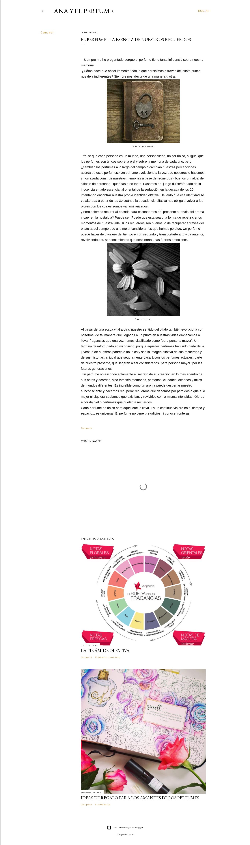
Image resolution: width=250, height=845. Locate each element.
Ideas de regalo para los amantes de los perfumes (140, 798)
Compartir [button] (47, 32)
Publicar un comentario (107, 657)
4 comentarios (102, 804)
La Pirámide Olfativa (105, 650)
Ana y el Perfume (83, 11)
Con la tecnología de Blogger (128, 827)
